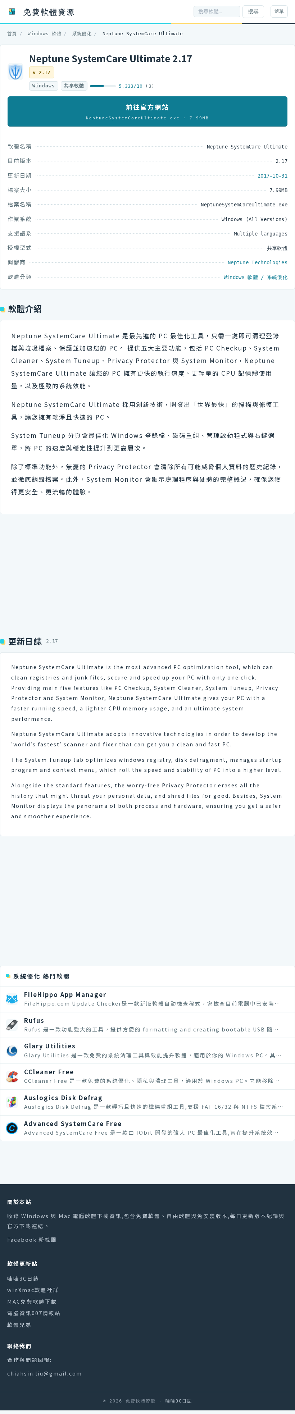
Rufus (34, 1020)
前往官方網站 (147, 111)
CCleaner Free (49, 1071)
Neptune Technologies (257, 262)
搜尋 (253, 11)
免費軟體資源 (49, 11)
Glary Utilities (50, 1046)
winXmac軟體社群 (33, 1290)
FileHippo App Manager (65, 994)
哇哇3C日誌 (23, 1278)
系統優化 (81, 33)
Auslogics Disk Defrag (63, 1097)
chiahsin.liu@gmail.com (44, 1373)
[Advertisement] (147, 571)
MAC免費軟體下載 (32, 1301)
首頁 (12, 33)
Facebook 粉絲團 (32, 1239)
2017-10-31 (272, 176)
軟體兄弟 (19, 1324)
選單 (279, 11)
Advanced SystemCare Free (73, 1123)
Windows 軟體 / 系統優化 (255, 277)
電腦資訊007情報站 (34, 1313)
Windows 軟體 (44, 33)
